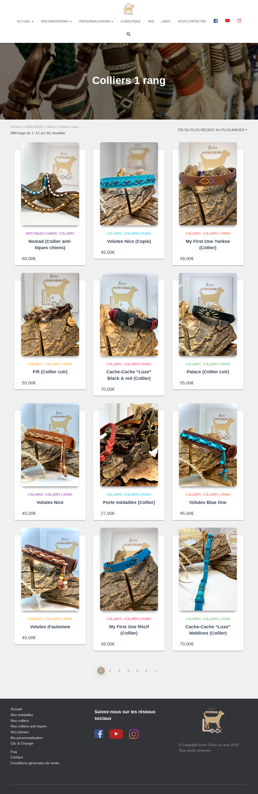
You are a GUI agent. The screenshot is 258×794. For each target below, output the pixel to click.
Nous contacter (192, 21)
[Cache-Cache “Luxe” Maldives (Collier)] (208, 569)
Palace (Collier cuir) (208, 371)
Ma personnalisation (27, 738)
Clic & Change (22, 743)
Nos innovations (55, 21)
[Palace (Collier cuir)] (208, 314)
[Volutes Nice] (50, 444)
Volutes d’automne (50, 626)
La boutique (131, 21)
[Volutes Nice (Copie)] (129, 183)
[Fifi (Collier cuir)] (50, 314)
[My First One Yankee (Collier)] (208, 183)
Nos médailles (22, 715)
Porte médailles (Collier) (129, 502)
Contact (17, 757)
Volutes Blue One (208, 502)
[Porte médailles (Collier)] (129, 444)
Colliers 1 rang (137, 233)
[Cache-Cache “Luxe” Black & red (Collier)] (129, 314)
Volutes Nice (50, 502)
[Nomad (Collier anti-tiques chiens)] (50, 183)
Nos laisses (20, 732)
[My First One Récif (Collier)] (129, 569)
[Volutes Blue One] (208, 444)
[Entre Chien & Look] (129, 9)
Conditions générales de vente (35, 763)
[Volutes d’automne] (50, 569)
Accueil (24, 21)
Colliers (50, 127)
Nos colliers (20, 721)
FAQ (151, 21)
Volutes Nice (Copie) (129, 241)
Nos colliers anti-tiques (29, 726)
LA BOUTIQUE (33, 127)
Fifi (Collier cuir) (50, 371)
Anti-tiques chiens (41, 233)
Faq (14, 752)
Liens (166, 21)
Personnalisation (95, 21)
